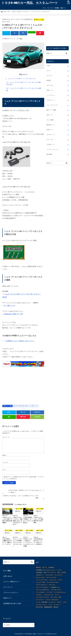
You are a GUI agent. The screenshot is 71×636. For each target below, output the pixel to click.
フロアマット (51, 100)
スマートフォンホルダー (42, 587)
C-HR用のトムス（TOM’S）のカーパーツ (19, 341)
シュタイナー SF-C (41, 582)
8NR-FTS (38, 567)
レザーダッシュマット (41, 604)
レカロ (64, 602)
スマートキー (52, 584)
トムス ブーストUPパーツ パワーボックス (20, 78)
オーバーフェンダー (51, 577)
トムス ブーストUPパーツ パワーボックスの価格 (23, 89)
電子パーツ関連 (8, 406)
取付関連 (57, 7)
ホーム (44, 7)
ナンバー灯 (49, 592)
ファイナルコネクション (60, 592)
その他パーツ (51, 144)
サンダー (60, 580)
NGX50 (22, 406)
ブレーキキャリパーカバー (42, 597)
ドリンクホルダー (40, 592)
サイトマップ (50, 7)
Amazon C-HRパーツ (12, 314)
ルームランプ (52, 602)
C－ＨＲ (59, 570)
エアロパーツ (51, 134)
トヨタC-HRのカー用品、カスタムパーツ (29, 2)
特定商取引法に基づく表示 (12, 603)
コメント (5, 437)
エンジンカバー (58, 575)
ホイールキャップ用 (56, 597)
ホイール (49, 75)
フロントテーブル (48, 594)
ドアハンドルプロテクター (42, 589)
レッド (50, 604)
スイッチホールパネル (52, 582)
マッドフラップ (40, 599)
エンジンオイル (49, 575)
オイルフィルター (40, 577)
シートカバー (51, 95)
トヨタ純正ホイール (55, 587)
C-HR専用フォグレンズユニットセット (46, 570)
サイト (4, 469)
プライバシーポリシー (10, 592)
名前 (4, 455)
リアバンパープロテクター (52, 599)
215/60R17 (51, 567)
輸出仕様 (56, 607)
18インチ (44, 567)
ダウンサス (50, 85)
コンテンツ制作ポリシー (11, 581)
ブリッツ (57, 594)
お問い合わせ (7, 576)
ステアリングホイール (41, 584)
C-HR (16, 406)
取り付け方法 (39, 607)
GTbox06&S (39, 572)
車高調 (49, 80)
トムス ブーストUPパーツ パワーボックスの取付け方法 (23, 83)
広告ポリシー (7, 598)
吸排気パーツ (51, 125)
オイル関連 (50, 120)
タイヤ (49, 70)
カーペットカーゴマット (42, 580)
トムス (29, 406)
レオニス (59, 602)
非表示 (25, 74)
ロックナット (57, 604)
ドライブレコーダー (56, 589)
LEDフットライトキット (50, 572)
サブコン (36, 406)
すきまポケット (40, 575)
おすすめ (63, 572)
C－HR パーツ (10, 306)
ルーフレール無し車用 (41, 602)
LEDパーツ (50, 115)
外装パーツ (50, 129)
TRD (59, 572)
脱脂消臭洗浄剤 (48, 607)
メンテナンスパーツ (53, 149)
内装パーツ (62, 7)
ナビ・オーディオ (52, 105)
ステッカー (50, 139)
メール (5, 462)
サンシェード (53, 580)
